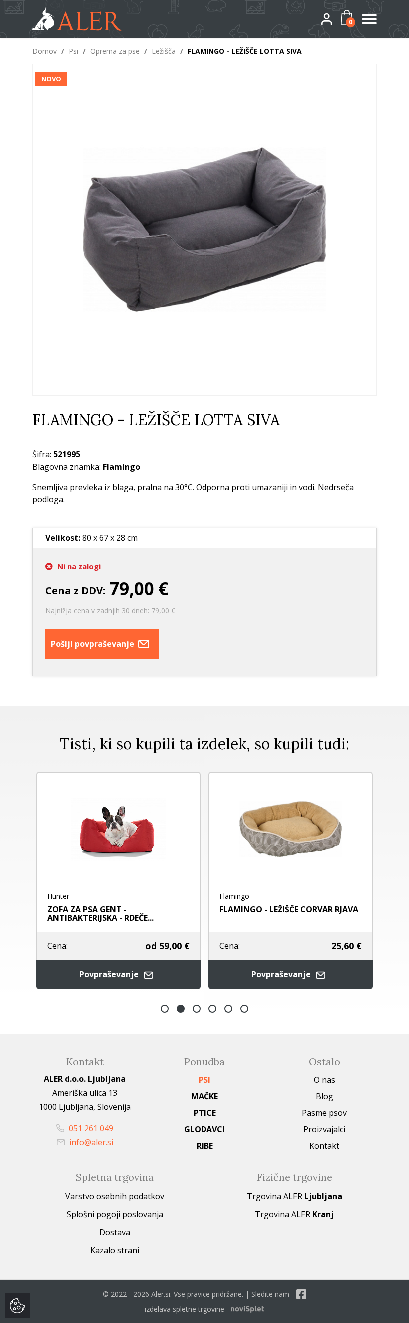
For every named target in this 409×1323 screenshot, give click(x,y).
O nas (324, 1079)
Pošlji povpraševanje (93, 643)
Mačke (204, 1096)
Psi (73, 51)
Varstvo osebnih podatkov (114, 1196)
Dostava (114, 1232)
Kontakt (324, 1145)
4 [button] (212, 1009)
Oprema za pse (115, 51)
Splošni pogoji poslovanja (115, 1214)
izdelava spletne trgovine (184, 1309)
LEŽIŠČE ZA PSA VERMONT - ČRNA (295, 909)
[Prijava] (334, 18)
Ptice (205, 1112)
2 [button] (181, 1009)
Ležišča (164, 51)
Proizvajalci (324, 1129)
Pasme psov (324, 1112)
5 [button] (228, 1009)
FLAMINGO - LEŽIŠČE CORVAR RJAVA (127, 909)
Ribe (205, 1145)
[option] (129, 880)
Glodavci (204, 1129)
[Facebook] (301, 1294)
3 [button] (197, 1009)
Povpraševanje (121, 974)
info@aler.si (90, 1142)
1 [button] (165, 1009)
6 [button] (244, 1009)
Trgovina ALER (294, 1196)
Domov (44, 51)
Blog (324, 1096)
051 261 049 (90, 1128)
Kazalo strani (114, 1250)
